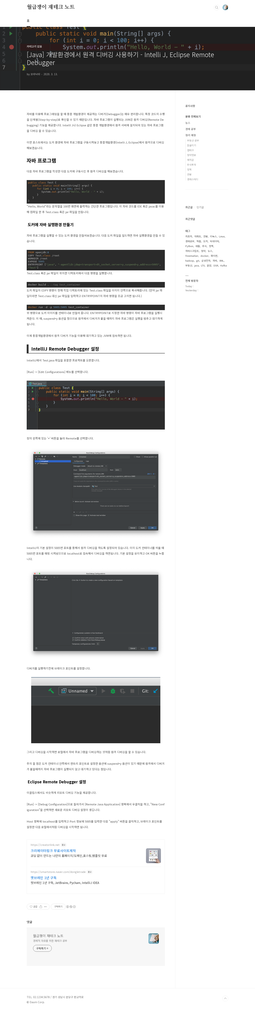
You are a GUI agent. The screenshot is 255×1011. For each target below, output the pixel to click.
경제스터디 (192, 179)
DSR (216, 265)
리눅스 (213, 236)
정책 (189, 169)
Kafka (223, 265)
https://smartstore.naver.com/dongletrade (58, 871)
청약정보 (191, 155)
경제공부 (189, 241)
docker (204, 256)
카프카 (188, 236)
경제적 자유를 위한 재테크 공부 (50, 941)
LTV (203, 265)
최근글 (189, 207)
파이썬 (214, 256)
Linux (222, 236)
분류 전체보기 (193, 116)
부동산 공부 (193, 140)
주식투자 (191, 164)
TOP (225, 998)
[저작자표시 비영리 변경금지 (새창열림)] (71, 906)
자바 (215, 260)
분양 (209, 265)
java (196, 265)
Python (189, 246)
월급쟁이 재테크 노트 (51, 7)
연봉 (189, 174)
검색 (217, 7)
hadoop (189, 260)
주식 (204, 246)
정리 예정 (190, 135)
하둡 (199, 241)
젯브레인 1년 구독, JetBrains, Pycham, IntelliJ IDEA (65, 882)
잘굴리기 (191, 145)
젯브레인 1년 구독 (44, 877)
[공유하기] (40, 906)
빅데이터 (214, 241)
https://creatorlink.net (45, 844)
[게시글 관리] (45, 906)
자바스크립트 (192, 251)
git (197, 260)
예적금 (190, 160)
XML (221, 260)
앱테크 (190, 150)
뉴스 (187, 123)
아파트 (197, 236)
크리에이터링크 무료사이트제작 (53, 850)
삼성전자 (205, 260)
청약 (203, 251)
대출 (197, 246)
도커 (205, 241)
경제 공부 (190, 129)
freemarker (191, 256)
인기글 (200, 207)
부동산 (188, 265)
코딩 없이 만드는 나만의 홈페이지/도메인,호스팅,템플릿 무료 (69, 855)
